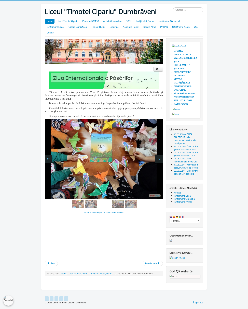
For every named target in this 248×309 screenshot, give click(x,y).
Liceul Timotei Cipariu (67, 21)
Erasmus (114, 26)
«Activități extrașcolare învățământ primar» (104, 212)
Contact (50, 32)
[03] (106, 61)
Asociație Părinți (131, 26)
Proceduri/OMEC (90, 21)
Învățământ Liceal (55, 26)
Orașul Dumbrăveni (77, 26)
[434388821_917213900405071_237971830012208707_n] (131, 203)
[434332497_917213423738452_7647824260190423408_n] (105, 203)
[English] (171, 216)
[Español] (174, 216)
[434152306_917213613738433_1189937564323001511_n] (145, 203)
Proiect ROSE (98, 26)
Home (49, 21)
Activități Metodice (112, 21)
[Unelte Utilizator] (158, 69)
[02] (103, 61)
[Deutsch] (177, 216)
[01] (100, 61)
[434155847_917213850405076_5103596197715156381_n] (64, 203)
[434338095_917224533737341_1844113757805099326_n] (118, 203)
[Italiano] (180, 216)
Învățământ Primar (145, 21)
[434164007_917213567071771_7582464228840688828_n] (158, 203)
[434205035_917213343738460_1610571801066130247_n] (51, 203)
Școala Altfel (149, 26)
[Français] (183, 216)
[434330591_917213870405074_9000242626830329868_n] (91, 203)
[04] (108, 61)
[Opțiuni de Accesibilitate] (8, 300)
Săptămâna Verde (181, 26)
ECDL (129, 21)
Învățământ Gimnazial (169, 21)
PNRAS (164, 26)
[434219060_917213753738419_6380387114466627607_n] (78, 203)
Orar (196, 26)
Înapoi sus (198, 302)
